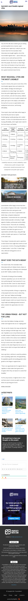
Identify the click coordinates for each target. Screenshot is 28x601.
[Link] (18, 469)
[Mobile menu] (26, 2)
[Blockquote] (14, 469)
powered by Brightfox (12, 599)
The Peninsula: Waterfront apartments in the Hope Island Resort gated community (14, 553)
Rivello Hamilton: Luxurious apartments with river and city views (14, 556)
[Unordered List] (12, 469)
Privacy (10, 595)
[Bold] (3, 469)
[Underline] (6, 469)
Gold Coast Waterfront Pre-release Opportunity (14, 548)
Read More (14, 584)
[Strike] (8, 469)
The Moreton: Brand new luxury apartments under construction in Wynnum (14, 545)
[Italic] (5, 469)
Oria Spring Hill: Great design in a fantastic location (14, 550)
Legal (16, 595)
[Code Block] (16, 469)
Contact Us (21, 595)
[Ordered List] (10, 469)
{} (19, 469)
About (5, 595)
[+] (21, 469)
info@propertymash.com (16, 536)
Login (3, 459)
